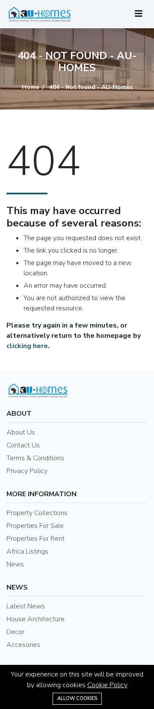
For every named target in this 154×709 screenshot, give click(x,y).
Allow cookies (77, 698)
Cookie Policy (107, 685)
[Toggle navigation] (139, 14)
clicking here (27, 346)
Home (30, 87)
